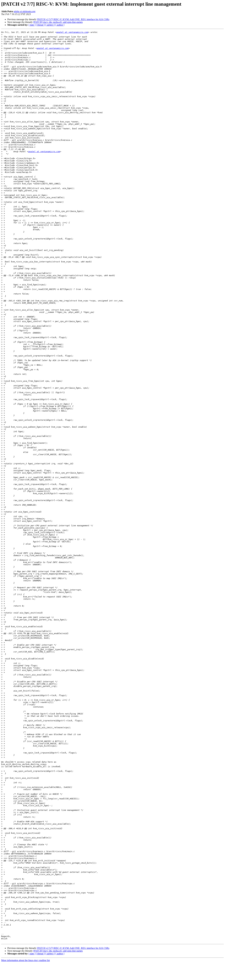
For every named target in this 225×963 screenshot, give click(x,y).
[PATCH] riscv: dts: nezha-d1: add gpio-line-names (58, 22)
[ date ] (32, 25)
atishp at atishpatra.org (24, 11)
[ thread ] (40, 25)
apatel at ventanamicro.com (72, 32)
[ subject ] (50, 25)
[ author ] (59, 25)
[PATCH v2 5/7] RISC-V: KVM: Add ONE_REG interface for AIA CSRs (73, 19)
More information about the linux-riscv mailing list (25, 960)
